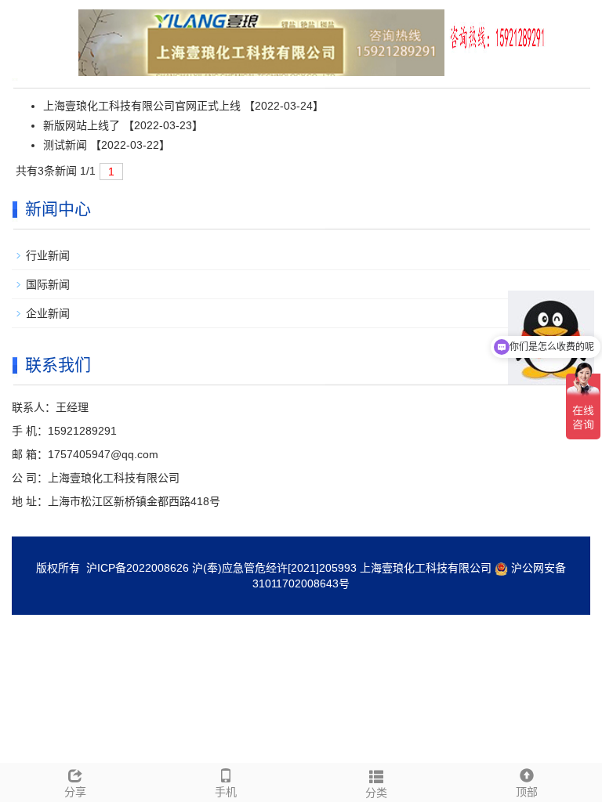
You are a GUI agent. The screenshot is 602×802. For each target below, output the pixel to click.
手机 (226, 792)
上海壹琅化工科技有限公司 (425, 568)
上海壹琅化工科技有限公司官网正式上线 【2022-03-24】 (183, 105)
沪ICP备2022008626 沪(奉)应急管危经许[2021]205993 (221, 568)
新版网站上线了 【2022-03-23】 (123, 125)
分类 (376, 792)
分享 (75, 792)
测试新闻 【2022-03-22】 (106, 145)
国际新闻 (48, 284)
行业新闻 (48, 255)
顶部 (527, 792)
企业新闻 (48, 313)
